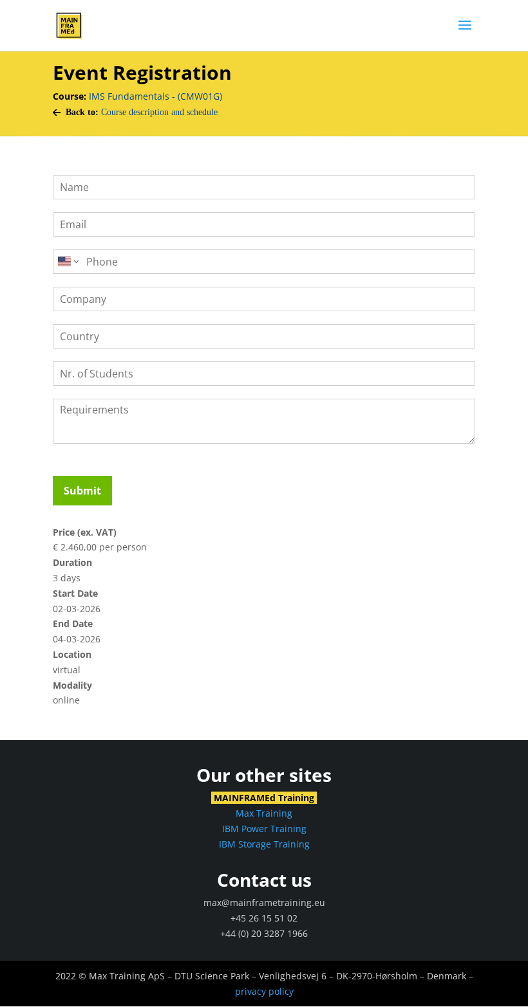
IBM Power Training (264, 828)
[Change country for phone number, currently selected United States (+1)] (67, 261)
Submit (82, 491)
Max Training (264, 813)
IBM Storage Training (264, 844)
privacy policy (264, 991)
